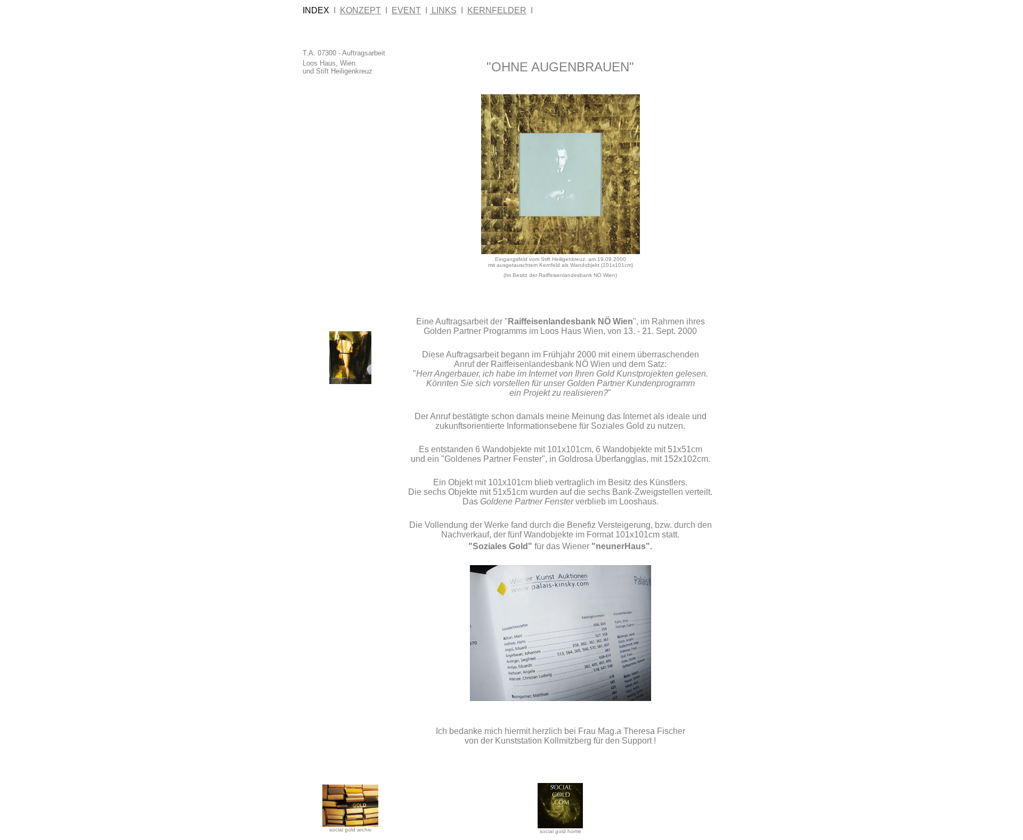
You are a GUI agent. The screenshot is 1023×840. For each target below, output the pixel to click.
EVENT (406, 10)
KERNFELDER (496, 10)
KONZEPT (360, 10)
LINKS (443, 10)
